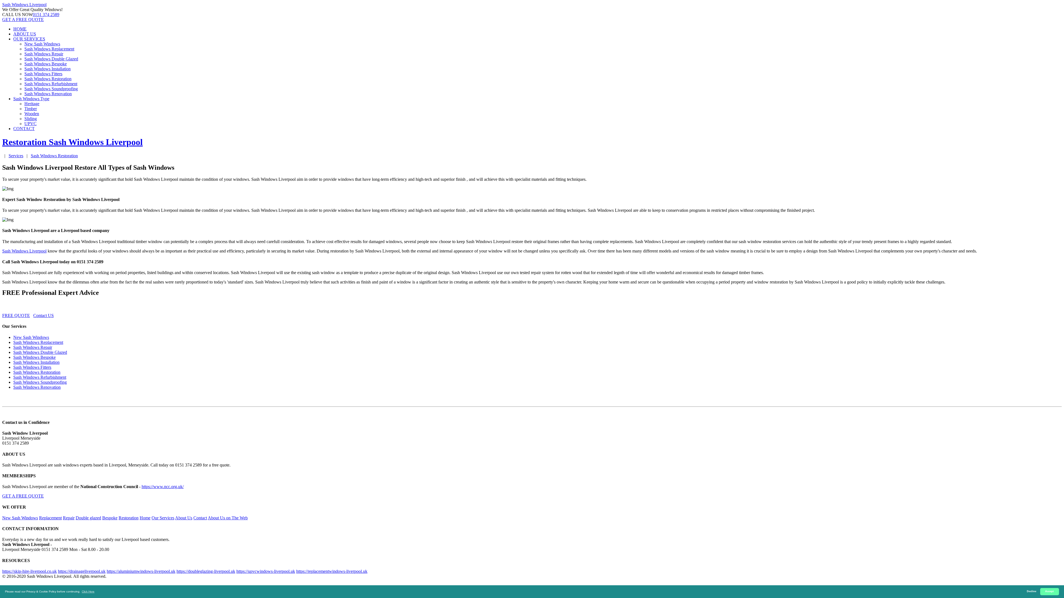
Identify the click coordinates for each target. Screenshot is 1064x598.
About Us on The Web (228, 517)
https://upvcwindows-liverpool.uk (265, 571)
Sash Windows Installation (47, 68)
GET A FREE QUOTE (23, 19)
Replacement (50, 517)
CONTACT (24, 128)
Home (145, 517)
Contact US (43, 315)
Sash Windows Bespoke (45, 63)
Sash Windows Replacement (49, 49)
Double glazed (88, 517)
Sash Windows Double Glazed (51, 58)
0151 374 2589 (46, 14)
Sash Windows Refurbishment (50, 83)
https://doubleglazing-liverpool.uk (206, 571)
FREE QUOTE (16, 315)
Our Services (163, 517)
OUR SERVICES (29, 39)
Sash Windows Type (31, 98)
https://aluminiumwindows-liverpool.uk (141, 571)
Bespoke (109, 517)
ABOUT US (24, 34)
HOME (20, 29)
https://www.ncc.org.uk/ (163, 486)
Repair (69, 517)
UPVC (30, 123)
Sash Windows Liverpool (24, 251)
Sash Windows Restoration (47, 78)
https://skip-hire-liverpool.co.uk (29, 571)
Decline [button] (1031, 591)
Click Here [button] (88, 591)
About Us (183, 517)
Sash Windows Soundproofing (51, 88)
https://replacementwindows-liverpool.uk (331, 571)
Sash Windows (24, 4)
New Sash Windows (42, 44)
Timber (30, 108)
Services (16, 155)
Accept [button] (1049, 591)
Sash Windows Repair (43, 53)
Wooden (31, 113)
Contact (200, 517)
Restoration (129, 517)
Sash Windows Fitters (43, 73)
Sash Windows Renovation (48, 93)
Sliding (30, 118)
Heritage (31, 103)
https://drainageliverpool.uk (82, 571)
